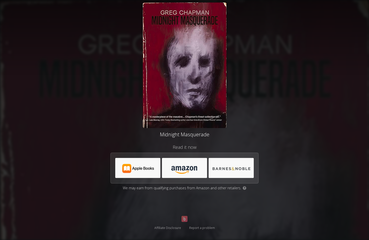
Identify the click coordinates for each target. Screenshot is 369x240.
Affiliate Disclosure (167, 228)
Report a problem (202, 228)
